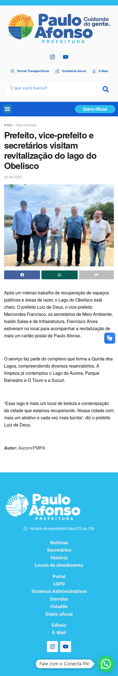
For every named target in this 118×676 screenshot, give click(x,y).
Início (8, 124)
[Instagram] (52, 56)
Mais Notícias (26, 124)
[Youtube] (65, 56)
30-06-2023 (13, 176)
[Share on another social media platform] (96, 274)
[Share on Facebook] (22, 274)
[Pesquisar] (106, 89)
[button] (7, 109)
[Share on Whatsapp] (59, 274)
